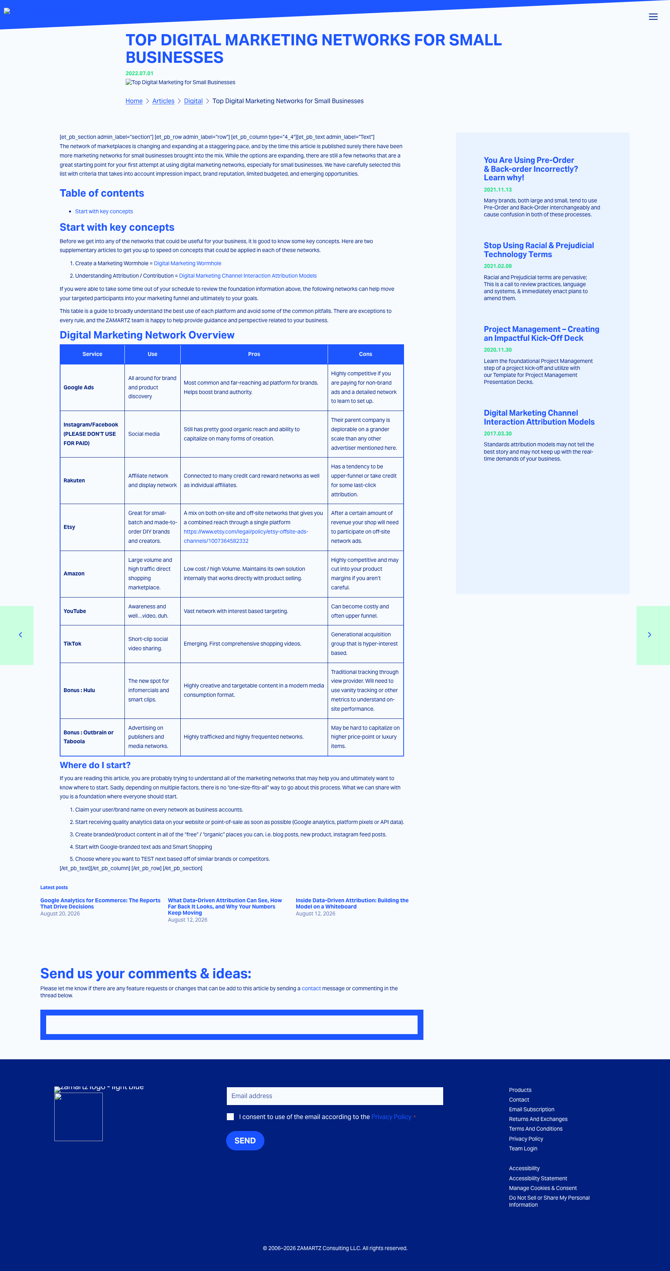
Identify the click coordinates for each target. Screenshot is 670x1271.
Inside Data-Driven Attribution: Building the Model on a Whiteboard (352, 904)
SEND (245, 1141)
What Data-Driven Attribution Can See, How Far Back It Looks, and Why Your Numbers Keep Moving (225, 907)
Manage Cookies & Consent (543, 1188)
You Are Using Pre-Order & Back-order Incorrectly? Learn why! (531, 169)
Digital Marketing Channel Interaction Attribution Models (248, 275)
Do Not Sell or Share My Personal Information (549, 1201)
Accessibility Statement (538, 1178)
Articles (163, 101)
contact (311, 988)
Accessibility (524, 1168)
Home (134, 101)
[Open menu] (653, 17)
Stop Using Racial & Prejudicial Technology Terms (539, 250)
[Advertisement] (543, 528)
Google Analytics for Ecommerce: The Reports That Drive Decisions (100, 904)
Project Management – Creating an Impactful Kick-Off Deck (541, 333)
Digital (193, 101)
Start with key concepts (104, 211)
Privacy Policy (391, 1117)
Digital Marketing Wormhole (187, 263)
